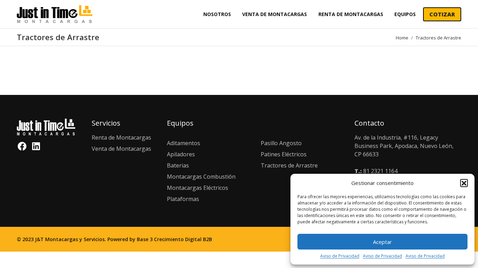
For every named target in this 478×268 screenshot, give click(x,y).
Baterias (178, 165)
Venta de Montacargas (274, 14)
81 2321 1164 (380, 171)
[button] (464, 182)
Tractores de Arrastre (289, 165)
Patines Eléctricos (284, 154)
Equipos (405, 14)
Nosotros (217, 14)
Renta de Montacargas (350, 14)
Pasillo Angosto (281, 143)
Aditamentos (183, 143)
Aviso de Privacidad (339, 256)
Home (402, 38)
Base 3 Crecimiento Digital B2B (174, 239)
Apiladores (181, 154)
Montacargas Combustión (201, 176)
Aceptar (382, 241)
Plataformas (183, 199)
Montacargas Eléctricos (197, 188)
